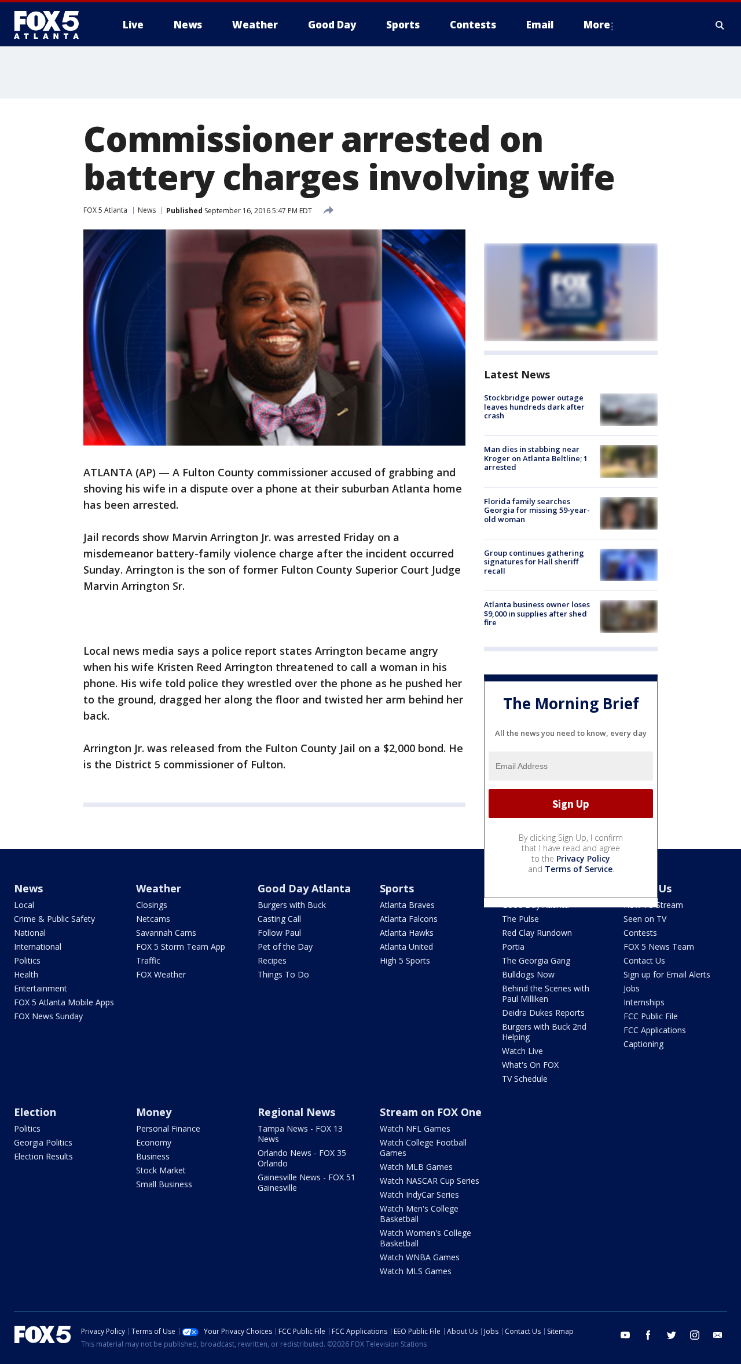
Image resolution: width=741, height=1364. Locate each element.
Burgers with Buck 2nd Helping (544, 1031)
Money (153, 1112)
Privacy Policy (583, 858)
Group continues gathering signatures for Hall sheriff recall (534, 562)
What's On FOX (530, 1064)
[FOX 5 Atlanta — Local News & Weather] (52, 25)
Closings (151, 904)
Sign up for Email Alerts (666, 974)
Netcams (153, 918)
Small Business (164, 1184)
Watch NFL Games (415, 1128)
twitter (671, 1335)
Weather (158, 888)
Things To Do (283, 974)
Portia (513, 946)
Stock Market (161, 1170)
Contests (640, 932)
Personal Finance (168, 1128)
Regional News (296, 1112)
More (597, 24)
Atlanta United (406, 946)
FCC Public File (650, 1016)
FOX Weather (161, 974)
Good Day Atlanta (304, 888)
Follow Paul (279, 932)
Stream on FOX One (431, 1112)
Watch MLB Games (416, 1166)
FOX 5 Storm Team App (180, 946)
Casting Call (279, 918)
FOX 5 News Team (658, 946)
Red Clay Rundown (537, 932)
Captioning (643, 1043)
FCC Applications (654, 1029)
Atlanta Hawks (407, 932)
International (37, 946)
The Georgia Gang (536, 960)
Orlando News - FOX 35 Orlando (302, 1158)
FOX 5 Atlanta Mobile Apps (64, 1002)
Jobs (631, 988)
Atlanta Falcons (409, 918)
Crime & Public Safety (54, 918)
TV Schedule (525, 1078)
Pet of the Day (285, 946)
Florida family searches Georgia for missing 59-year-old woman (537, 510)
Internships (644, 1002)
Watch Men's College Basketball (419, 1213)
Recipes (272, 960)
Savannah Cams (166, 932)
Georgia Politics (43, 1142)
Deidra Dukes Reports (543, 1012)
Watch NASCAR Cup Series (429, 1180)
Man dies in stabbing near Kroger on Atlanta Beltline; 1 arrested (536, 458)
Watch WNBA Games (420, 1257)
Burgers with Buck (292, 904)
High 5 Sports (405, 960)
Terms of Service (578, 868)
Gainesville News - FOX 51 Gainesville (306, 1182)
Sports (397, 888)
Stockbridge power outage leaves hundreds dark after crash (534, 406)
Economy (153, 1142)
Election (35, 1112)
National (30, 932)
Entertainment (40, 988)
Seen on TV (644, 918)
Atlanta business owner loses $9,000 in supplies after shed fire (537, 613)
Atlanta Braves (407, 904)
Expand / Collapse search (720, 25)
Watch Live (522, 1050)
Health (26, 974)
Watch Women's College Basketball (425, 1238)
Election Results (43, 1156)
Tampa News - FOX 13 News (300, 1133)
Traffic (148, 960)
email (718, 1335)
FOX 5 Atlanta (105, 210)
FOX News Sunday (48, 1016)
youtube (625, 1335)
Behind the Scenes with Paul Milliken (545, 993)
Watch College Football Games (423, 1147)
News (147, 210)
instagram (694, 1335)
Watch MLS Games (416, 1271)
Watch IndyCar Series (419, 1194)
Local (24, 904)
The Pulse (520, 918)
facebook (648, 1335)
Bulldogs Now (528, 974)
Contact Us (644, 960)
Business (153, 1156)
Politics (27, 960)
